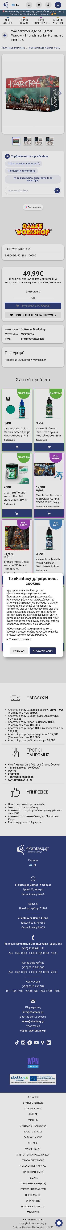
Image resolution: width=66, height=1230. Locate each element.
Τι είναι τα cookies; (20, 639)
